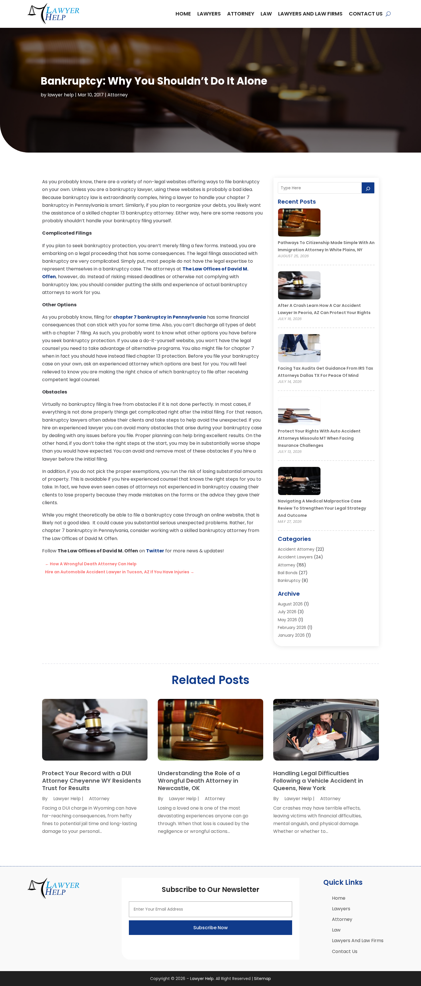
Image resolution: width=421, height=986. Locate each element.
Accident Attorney (296, 549)
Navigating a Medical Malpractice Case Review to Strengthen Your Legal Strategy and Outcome (322, 508)
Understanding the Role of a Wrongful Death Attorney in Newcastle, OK (199, 780)
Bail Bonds (288, 573)
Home (183, 13)
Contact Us (366, 13)
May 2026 (287, 620)
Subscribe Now (210, 927)
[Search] (368, 188)
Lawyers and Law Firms (310, 13)
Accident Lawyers (295, 557)
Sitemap (262, 978)
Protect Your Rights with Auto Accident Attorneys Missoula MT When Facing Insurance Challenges (319, 438)
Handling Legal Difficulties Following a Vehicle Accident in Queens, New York (318, 780)
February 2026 (292, 627)
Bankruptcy (289, 580)
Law (266, 13)
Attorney (240, 13)
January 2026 (291, 635)
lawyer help (61, 94)
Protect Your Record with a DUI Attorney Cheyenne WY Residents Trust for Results (91, 780)
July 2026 (287, 612)
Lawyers (209, 13)
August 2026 (290, 604)
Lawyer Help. (202, 978)
